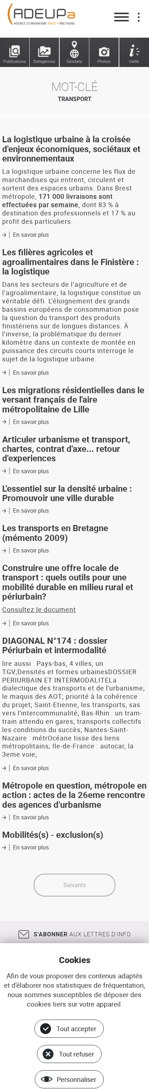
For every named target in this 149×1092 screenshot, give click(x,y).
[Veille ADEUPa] (134, 52)
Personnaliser (76, 1079)
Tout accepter (76, 1028)
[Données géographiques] (74, 52)
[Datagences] (44, 52)
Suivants (74, 885)
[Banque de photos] (104, 52)
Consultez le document (39, 609)
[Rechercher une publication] (15, 52)
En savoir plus (31, 235)
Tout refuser (76, 1054)
